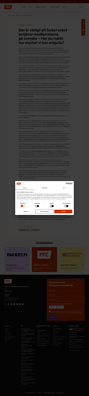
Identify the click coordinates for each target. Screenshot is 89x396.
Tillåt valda (25, 211)
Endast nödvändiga (44, 211)
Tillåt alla (63, 211)
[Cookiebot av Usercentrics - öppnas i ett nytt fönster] (66, 184)
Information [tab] (44, 187)
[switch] (37, 206)
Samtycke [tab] (25, 187)
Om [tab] (64, 187)
